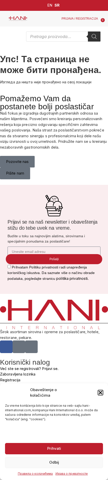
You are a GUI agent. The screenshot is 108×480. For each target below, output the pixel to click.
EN (49, 5)
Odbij (54, 462)
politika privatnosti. (72, 278)
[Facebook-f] (6, 346)
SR (57, 5)
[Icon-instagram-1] (19, 346)
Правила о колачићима (35, 473)
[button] (100, 392)
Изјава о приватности (72, 473)
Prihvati (54, 448)
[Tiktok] (31, 346)
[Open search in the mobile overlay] (63, 36)
